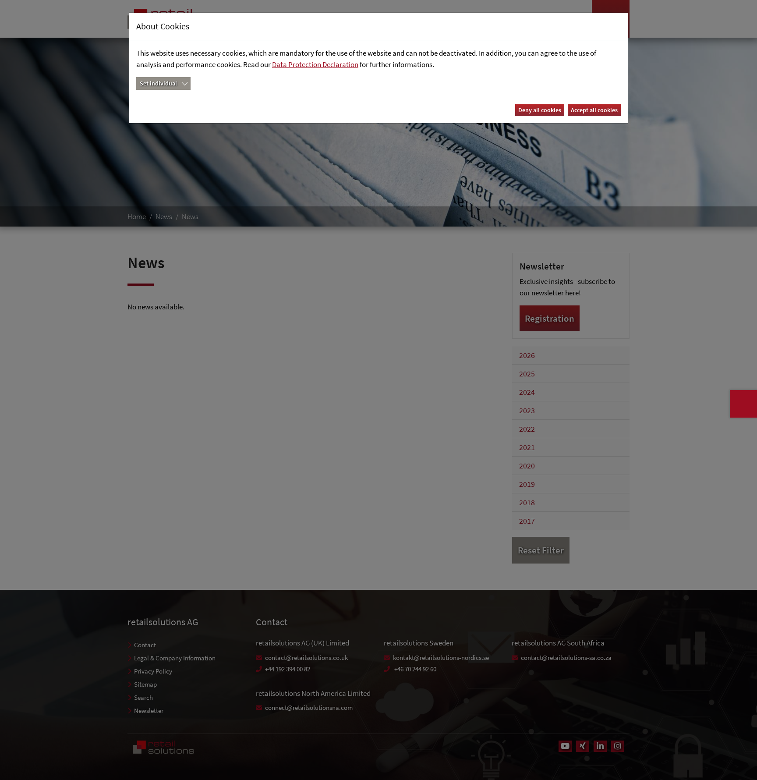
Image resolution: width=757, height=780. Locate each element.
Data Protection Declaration (315, 64)
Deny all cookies (539, 110)
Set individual (158, 83)
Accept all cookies (594, 110)
